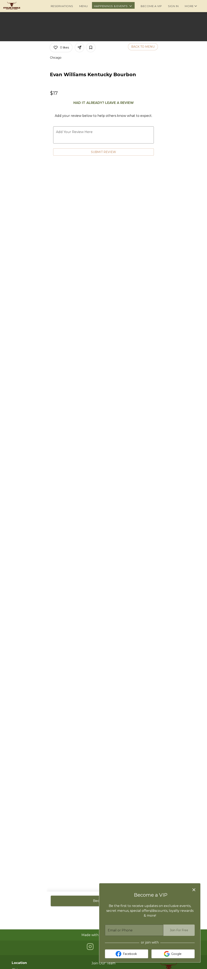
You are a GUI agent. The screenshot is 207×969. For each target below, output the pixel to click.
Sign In (173, 6)
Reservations (62, 6)
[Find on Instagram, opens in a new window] (90, 948)
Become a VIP (151, 6)
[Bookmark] (90, 47)
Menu (83, 6)
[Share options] (79, 47)
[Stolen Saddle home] (21, 6)
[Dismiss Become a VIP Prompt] (194, 890)
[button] (113, 5)
